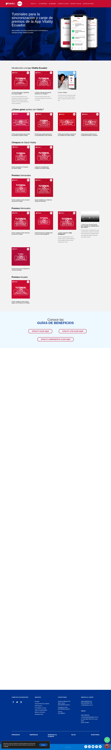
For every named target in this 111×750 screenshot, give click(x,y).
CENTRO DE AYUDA (88, 3)
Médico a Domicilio (40, 712)
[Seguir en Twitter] (17, 702)
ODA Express (38, 705)
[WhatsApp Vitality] (107, 739)
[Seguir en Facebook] (13, 702)
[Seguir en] (96, 746)
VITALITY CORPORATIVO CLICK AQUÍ (55, 339)
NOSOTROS (95, 735)
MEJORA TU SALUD (76, 3)
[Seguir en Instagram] (21, 702)
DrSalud (37, 701)
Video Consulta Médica (41, 710)
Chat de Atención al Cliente (42, 703)
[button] (107, 746)
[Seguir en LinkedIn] (100, 746)
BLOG (73, 735)
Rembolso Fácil (39, 714)
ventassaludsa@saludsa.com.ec (89, 717)
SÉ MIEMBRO (52, 3)
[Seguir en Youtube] (92, 746)
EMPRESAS (34, 735)
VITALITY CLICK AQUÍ (40, 331)
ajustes (6, 746)
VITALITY (33, 3)
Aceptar (43, 745)
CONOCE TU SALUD (63, 3)
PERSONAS (16, 735)
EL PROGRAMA (43, 3)
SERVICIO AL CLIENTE (52, 735)
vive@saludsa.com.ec (87, 705)
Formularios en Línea (40, 708)
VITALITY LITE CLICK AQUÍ (72, 331)
